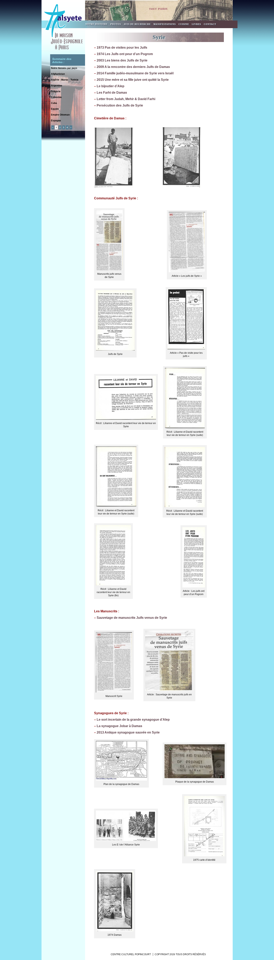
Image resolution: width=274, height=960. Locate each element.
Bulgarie (56, 91)
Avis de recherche (137, 24)
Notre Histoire (96, 24)
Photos (115, 24)
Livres (196, 24)
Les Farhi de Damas (112, 92)
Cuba (54, 103)
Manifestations (164, 24)
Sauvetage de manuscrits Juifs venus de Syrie (132, 617)
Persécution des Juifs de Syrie (120, 105)
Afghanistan (58, 74)
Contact (210, 24)
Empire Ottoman (60, 114)
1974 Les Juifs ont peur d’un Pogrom (125, 54)
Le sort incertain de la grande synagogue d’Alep (133, 719)
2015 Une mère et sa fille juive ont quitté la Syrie (133, 79)
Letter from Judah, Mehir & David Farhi (126, 99)
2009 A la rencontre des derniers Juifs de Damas (133, 67)
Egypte (55, 109)
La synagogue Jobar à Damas (119, 726)
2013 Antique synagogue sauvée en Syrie (128, 732)
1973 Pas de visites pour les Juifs (122, 47)
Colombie (56, 97)
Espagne (56, 120)
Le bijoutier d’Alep (110, 86)
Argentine (56, 85)
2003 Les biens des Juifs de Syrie (122, 60)
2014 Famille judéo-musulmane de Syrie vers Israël (135, 73)
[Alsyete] (63, 49)
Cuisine (184, 24)
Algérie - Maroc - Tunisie (64, 79)
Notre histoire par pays (64, 68)
